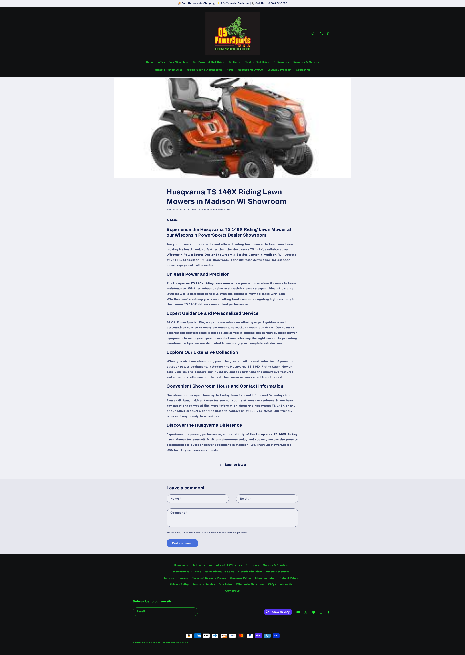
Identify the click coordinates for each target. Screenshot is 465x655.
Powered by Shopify (177, 642)
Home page (181, 565)
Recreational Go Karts (219, 571)
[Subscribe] (194, 611)
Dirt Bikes (252, 565)
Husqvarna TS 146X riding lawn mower (203, 283)
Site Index (225, 584)
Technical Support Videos (209, 578)
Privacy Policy (179, 584)
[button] (313, 34)
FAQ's (272, 584)
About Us (286, 584)
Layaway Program (176, 578)
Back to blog (235, 464)
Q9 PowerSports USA (153, 642)
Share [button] (174, 220)
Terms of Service (204, 584)
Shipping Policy (265, 578)
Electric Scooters (277, 571)
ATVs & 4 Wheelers (229, 565)
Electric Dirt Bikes (250, 571)
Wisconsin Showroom (250, 584)
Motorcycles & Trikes (187, 571)
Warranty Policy (240, 578)
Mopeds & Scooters (275, 565)
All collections (202, 565)
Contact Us (232, 590)
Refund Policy (289, 578)
